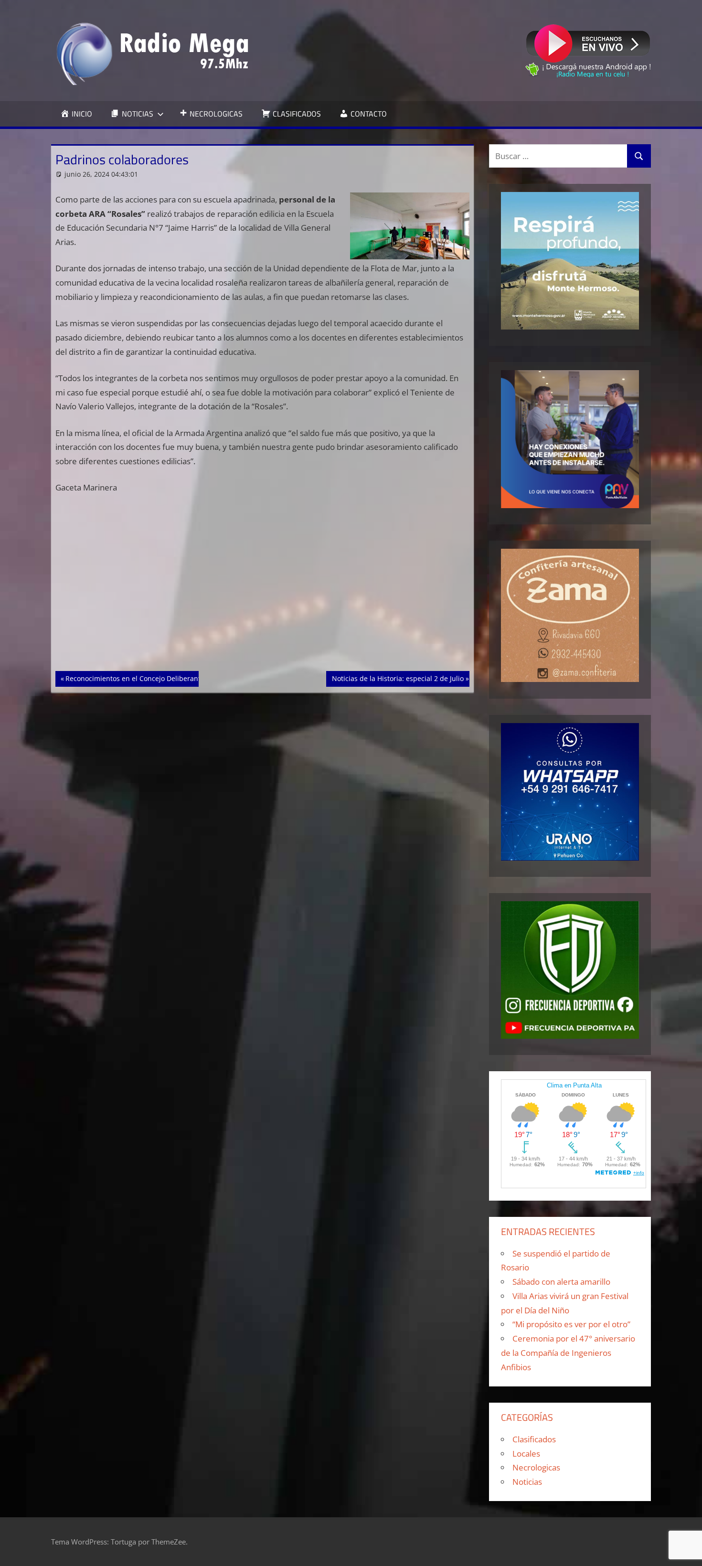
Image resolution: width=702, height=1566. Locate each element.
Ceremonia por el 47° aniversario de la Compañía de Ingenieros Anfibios (568, 1353)
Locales (526, 1453)
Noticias (527, 1481)
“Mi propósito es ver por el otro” (571, 1324)
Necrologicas (536, 1467)
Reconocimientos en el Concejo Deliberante (134, 678)
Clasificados (534, 1439)
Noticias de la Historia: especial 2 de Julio (397, 678)
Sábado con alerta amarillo (561, 1281)
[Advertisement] (262, 600)
